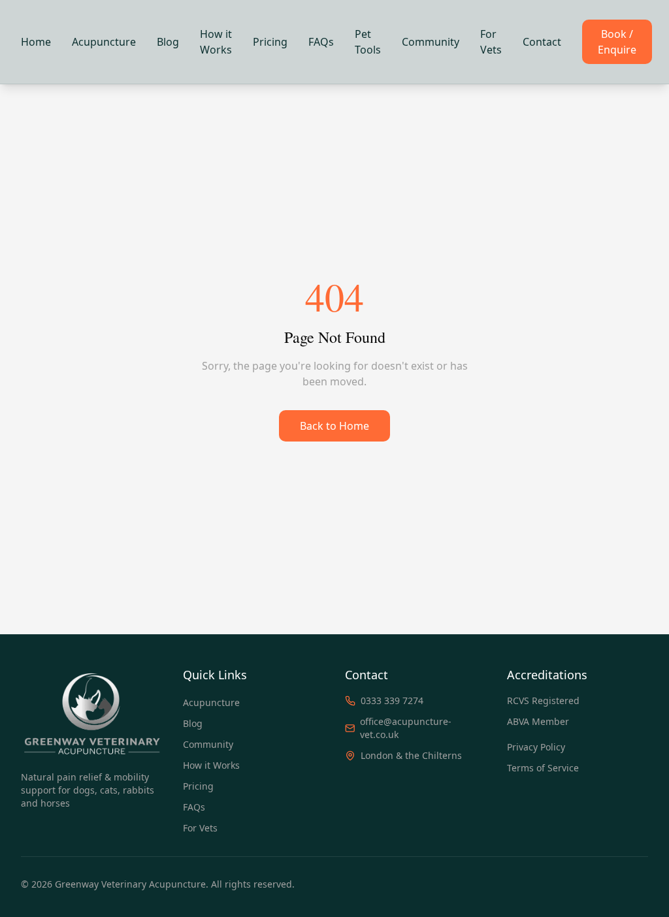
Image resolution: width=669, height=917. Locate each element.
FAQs (321, 42)
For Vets (491, 42)
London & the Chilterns (411, 755)
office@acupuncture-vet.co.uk (405, 728)
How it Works (216, 42)
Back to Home (334, 426)
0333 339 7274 (392, 700)
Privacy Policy (536, 747)
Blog (168, 42)
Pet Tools (368, 42)
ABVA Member (538, 721)
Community (430, 42)
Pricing (270, 42)
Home (36, 42)
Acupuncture (104, 42)
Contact (542, 42)
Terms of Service (543, 768)
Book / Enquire (617, 42)
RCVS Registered (543, 700)
